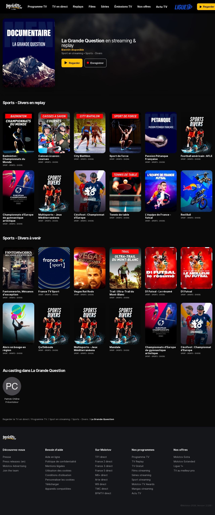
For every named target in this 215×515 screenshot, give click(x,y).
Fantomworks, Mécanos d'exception (18, 293)
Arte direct (101, 479)
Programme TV (140, 457)
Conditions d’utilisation (58, 475)
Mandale (115, 347)
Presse (7, 457)
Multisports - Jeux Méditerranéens (50, 216)
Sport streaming (141, 479)
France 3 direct (104, 466)
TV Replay (138, 461)
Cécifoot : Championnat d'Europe (89, 216)
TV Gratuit (138, 466)
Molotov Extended (184, 461)
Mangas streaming (142, 488)
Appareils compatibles (58, 488)
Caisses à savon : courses (49, 158)
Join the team (11, 470)
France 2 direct (103, 461)
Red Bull (186, 214)
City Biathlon (82, 156)
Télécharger (52, 484)
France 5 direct (104, 470)
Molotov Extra (182, 457)
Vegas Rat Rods (84, 291)
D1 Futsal (186, 291)
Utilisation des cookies (58, 470)
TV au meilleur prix (184, 470)
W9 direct (100, 484)
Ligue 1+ (178, 466)
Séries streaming (141, 475)
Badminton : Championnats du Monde (14, 159)
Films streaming (141, 470)
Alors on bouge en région (14, 349)
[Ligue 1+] (183, 6)
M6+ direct (101, 475)
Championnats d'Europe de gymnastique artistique (18, 217)
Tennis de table (119, 214)
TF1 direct (101, 457)
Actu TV (136, 493)
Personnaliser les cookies (60, 479)
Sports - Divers (93, 53)
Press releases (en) (14, 461)
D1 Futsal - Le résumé (158, 291)
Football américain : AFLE (196, 156)
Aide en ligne (52, 457)
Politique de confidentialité (60, 461)
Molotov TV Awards (143, 484)
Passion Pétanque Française (156, 158)
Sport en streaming (72, 53)
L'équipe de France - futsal (158, 216)
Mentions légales (55, 466)
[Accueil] (13, 6)
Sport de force (119, 156)
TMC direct (101, 488)
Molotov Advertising (14, 466)
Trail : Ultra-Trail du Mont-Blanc (122, 293)
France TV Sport (48, 291)
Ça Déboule (45, 347)
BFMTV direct (103, 493)
